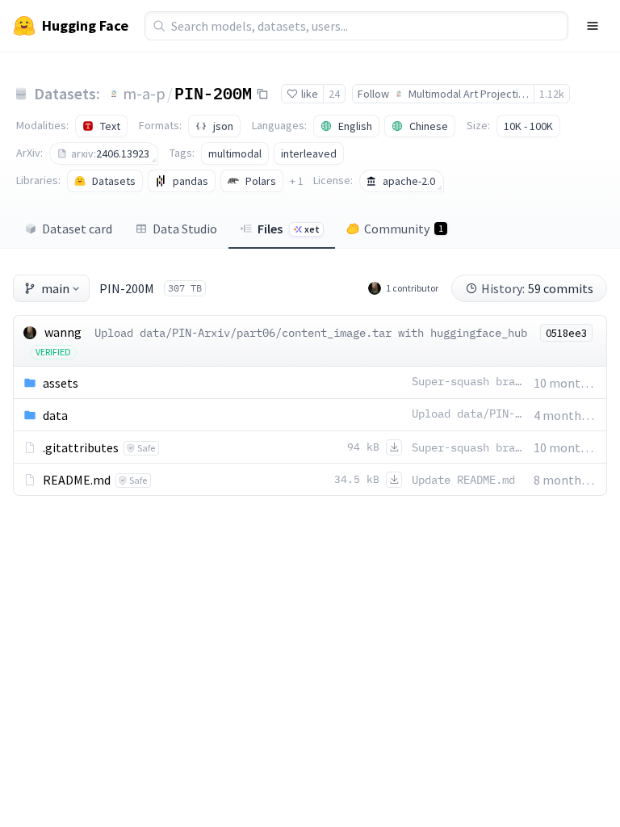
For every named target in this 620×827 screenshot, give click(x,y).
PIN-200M (213, 93)
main (55, 288)
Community (403, 228)
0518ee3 (566, 332)
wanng (63, 332)
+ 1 (297, 181)
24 (334, 93)
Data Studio (185, 228)
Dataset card (77, 228)
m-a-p (144, 93)
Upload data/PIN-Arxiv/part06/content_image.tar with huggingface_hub (310, 332)
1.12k (551, 93)
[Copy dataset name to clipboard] (262, 93)
